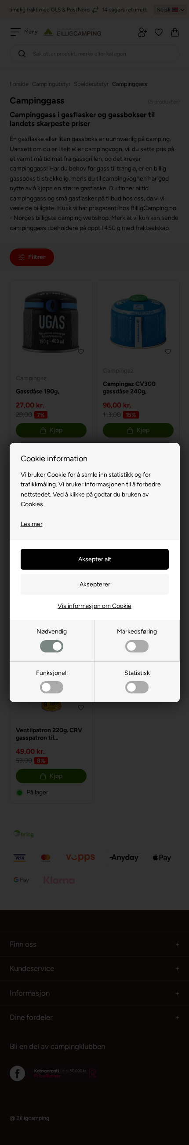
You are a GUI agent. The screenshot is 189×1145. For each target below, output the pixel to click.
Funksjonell (52, 673)
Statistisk (137, 673)
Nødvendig (51, 631)
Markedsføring (137, 631)
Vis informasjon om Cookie (94, 606)
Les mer (32, 524)
